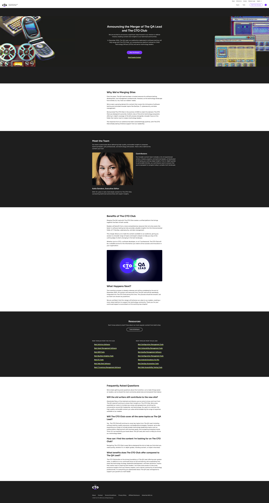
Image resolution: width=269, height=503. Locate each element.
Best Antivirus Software (102, 344)
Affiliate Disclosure (134, 495)
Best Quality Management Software (149, 352)
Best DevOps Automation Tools (148, 363)
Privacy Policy (122, 495)
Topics (237, 4)
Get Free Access (256, 4)
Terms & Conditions (110, 495)
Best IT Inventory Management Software (107, 367)
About (233, 1)
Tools (244, 4)
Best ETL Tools (99, 359)
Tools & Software (134, 329)
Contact (245, 1)
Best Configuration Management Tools (150, 344)
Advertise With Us (147, 495)
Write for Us (239, 1)
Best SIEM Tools (99, 352)
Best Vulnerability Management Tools (150, 348)
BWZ (101, 497)
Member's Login (251, 1)
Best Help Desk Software (102, 363)
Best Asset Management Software (105, 348)
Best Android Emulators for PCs (148, 359)
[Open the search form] (266, 5)
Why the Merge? (134, 52)
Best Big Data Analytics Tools (103, 356)
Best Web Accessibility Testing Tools (150, 367)
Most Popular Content (134, 57)
